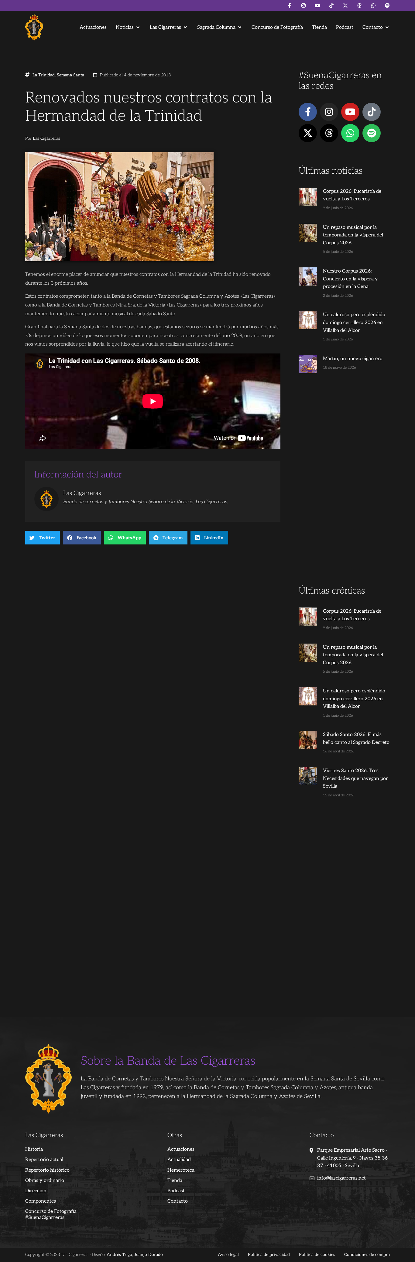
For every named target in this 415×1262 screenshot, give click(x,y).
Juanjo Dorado (148, 1254)
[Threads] (359, 5)
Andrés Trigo (119, 1254)
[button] (128, 27)
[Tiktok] (331, 5)
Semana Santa (70, 75)
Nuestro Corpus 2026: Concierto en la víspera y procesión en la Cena (350, 279)
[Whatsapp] (373, 5)
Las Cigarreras (46, 138)
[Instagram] (303, 5)
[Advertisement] (344, 489)
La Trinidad (44, 75)
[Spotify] (387, 5)
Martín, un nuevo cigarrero (352, 359)
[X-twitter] (345, 5)
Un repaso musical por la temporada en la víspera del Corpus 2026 (353, 235)
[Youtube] (317, 5)
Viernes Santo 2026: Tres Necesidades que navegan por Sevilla (355, 778)
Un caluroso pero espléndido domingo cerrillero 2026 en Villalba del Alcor (354, 322)
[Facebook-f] (289, 5)
